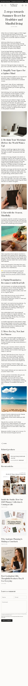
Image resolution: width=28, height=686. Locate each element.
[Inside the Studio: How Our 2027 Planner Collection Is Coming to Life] (14, 483)
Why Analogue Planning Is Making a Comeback (11, 540)
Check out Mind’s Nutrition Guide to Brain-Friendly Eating (13, 274)
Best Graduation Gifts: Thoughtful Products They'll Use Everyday (12, 578)
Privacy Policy (24, 613)
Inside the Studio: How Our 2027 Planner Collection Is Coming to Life (12, 502)
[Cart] (25, 5)
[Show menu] (2, 5)
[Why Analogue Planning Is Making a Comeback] (14, 522)
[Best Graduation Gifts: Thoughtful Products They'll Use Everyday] (14, 559)
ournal (10, 177)
